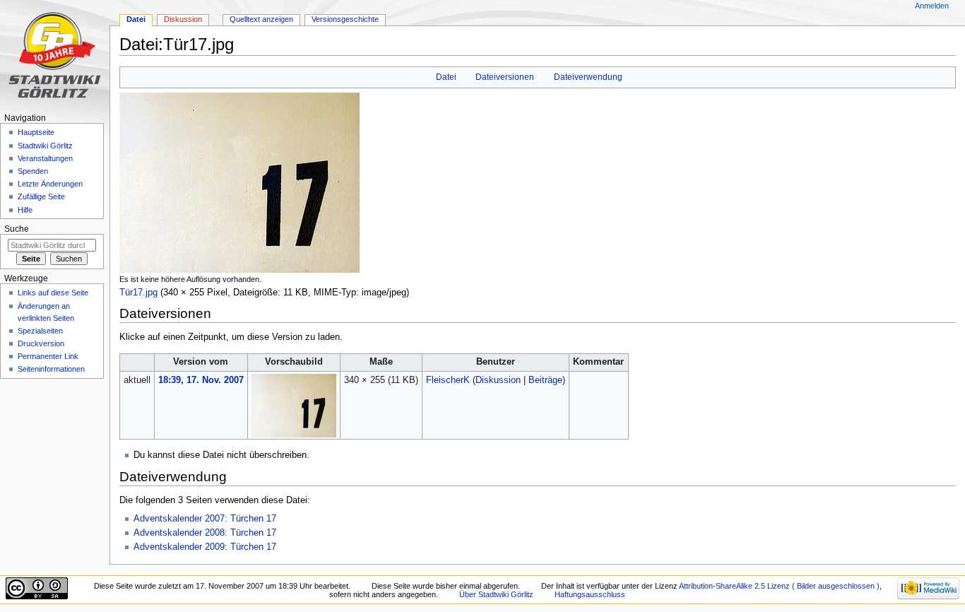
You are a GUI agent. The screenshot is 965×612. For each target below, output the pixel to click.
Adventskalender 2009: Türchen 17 (205, 547)
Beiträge (545, 380)
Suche (16, 229)
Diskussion (498, 380)
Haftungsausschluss (590, 594)
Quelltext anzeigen (261, 19)
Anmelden (932, 5)
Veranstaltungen (45, 158)
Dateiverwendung (588, 77)
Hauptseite (36, 132)
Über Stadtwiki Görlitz (496, 594)
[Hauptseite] (54, 55)
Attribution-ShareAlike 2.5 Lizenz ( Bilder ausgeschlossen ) (779, 586)
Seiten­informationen (51, 369)
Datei (446, 77)
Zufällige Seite (41, 196)
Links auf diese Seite (53, 292)
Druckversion (41, 343)
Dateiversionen (504, 77)
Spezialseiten (40, 330)
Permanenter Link (48, 356)
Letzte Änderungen (50, 184)
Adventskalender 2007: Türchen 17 (205, 519)
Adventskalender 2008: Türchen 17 (205, 533)
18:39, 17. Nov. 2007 (201, 380)
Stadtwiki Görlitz (45, 145)
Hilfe (25, 210)
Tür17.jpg (138, 293)
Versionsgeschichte (345, 19)
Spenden (33, 171)
